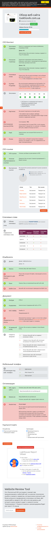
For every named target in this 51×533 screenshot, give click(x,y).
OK (45, 2)
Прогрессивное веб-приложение (36, 437)
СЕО (29, 435)
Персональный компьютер (10, 431)
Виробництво (23, 197)
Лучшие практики (32, 434)
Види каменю (23, 193)
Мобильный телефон (9, 432)
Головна (22, 190)
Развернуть (44, 210)
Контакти (22, 203)
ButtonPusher (14, 526)
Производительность (33, 431)
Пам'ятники (23, 206)
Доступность (31, 432)
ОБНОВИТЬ (34, 24)
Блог (21, 200)
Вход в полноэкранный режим (25, 447)
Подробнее (34, 5)
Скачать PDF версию (25, 32)
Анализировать (7, 443)
